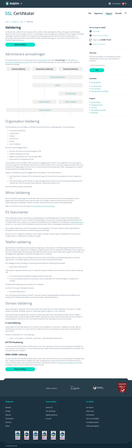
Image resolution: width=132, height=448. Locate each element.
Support (109, 13)
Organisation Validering (57, 77)
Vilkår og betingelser (92, 426)
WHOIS (57, 85)
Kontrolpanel (9, 418)
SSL (89, 13)
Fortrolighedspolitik (92, 422)
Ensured (48, 418)
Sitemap (8, 415)
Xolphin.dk (49, 407)
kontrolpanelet (42, 60)
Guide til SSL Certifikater (100, 35)
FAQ (21, 22)
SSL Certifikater (96, 82)
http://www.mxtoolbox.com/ (68, 363)
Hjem (7, 22)
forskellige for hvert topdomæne (44, 206)
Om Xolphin (90, 407)
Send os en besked (99, 44)
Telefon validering (44, 102)
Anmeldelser (90, 415)
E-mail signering (96, 86)
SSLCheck (94, 107)
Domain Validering (45, 110)
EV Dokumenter (70, 93)
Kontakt (118, 13)
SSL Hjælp (96, 31)
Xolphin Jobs (90, 411)
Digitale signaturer (97, 105)
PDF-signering (95, 89)
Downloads (94, 112)
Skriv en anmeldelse (92, 418)
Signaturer (98, 13)
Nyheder (8, 407)
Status (7, 426)
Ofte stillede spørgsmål (98, 110)
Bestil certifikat (20, 44)
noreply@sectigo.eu (76, 222)
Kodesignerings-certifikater (100, 91)
